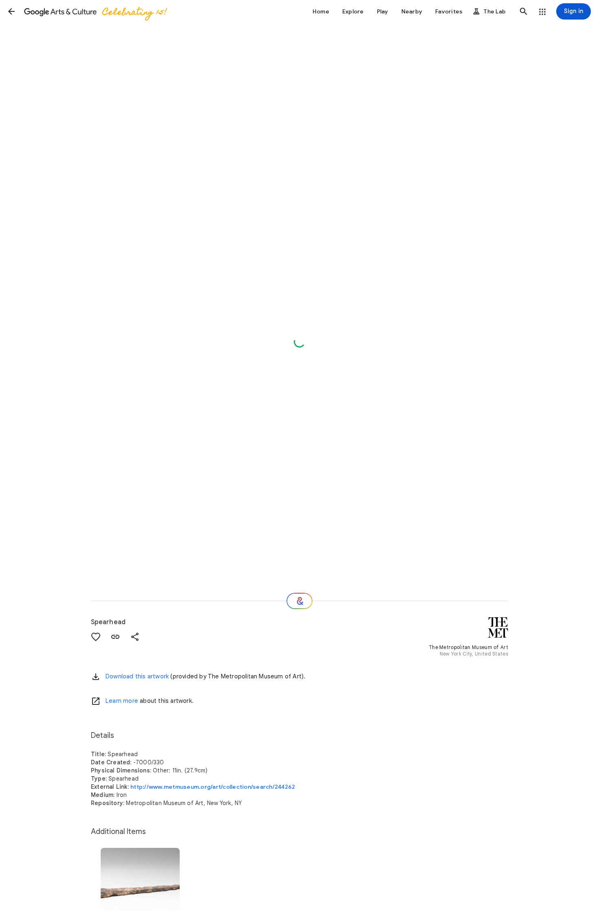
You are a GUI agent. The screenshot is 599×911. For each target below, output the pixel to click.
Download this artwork (137, 676)
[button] (11, 11)
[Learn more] (96, 701)
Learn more (122, 700)
